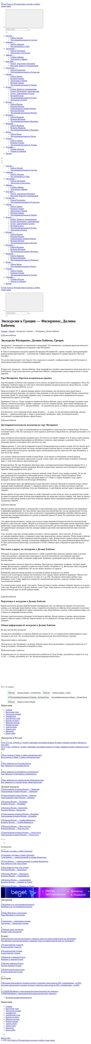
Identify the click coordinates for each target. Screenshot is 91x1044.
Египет (8, 87)
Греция (8, 74)
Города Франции (17, 126)
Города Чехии (16, 134)
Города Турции (16, 141)
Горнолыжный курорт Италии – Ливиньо (18, 798)
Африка (9, 55)
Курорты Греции (17, 79)
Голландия (10, 68)
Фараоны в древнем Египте (12, 959)
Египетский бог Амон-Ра (11, 947)
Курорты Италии (17, 106)
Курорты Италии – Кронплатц (13, 810)
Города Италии (16, 104)
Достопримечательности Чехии (23, 136)
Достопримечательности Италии (23, 113)
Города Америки (17, 44)
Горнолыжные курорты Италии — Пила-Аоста (20, 835)
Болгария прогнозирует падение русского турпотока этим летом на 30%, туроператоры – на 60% (40, 985)
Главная (9, 710)
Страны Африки (17, 57)
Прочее (9, 153)
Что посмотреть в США (20, 46)
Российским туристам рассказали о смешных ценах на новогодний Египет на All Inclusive (37, 941)
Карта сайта (10, 733)
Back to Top (5, 1038)
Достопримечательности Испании (24, 121)
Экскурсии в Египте (18, 100)
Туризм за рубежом (18, 151)
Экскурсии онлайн (13, 714)
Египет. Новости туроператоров (23, 89)
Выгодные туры (12, 712)
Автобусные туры (13, 718)
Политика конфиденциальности (19, 998)
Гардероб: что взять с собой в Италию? (16, 851)
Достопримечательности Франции (24, 130)
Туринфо (9, 147)
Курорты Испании (17, 119)
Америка (9, 42)
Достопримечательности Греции (23, 85)
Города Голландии (17, 70)
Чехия (8, 132)
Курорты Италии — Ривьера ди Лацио (16, 882)
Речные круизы (12, 725)
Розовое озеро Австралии (11, 932)
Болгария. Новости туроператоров (24, 66)
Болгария (9, 61)
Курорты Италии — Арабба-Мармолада (17, 822)
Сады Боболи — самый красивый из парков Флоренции (23, 857)
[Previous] (2, 839)
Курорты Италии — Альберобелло (15, 876)
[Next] (4, 839)
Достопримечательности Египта (23, 98)
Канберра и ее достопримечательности (16, 907)
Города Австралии (17, 51)
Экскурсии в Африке (18, 59)
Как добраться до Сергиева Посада (15, 766)
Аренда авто (11, 729)
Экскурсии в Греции (18, 81)
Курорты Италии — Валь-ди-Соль (15, 829)
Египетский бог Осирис (10, 953)
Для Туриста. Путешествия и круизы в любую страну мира (31, 1040)
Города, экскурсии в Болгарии (22, 64)
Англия (9, 36)
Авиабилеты (11, 716)
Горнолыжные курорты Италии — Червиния (19, 791)
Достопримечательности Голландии (25, 72)
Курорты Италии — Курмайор (13, 804)
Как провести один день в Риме (14, 864)
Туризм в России (17, 149)
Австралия (10, 49)
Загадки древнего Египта (11, 966)
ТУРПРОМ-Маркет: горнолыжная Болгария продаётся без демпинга (28, 994)
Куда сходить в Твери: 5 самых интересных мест (20, 757)
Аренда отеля (11, 727)
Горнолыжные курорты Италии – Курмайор (18, 816)
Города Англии (16, 38)
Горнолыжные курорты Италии (23, 109)
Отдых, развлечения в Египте (22, 94)
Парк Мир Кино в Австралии (13, 915)
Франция (9, 124)
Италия (9, 102)
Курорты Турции (17, 143)
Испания (9, 115)
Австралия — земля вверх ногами (14, 923)
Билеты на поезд (12, 721)
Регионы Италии (17, 111)
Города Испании (17, 117)
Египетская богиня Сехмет (12, 972)
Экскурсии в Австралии (20, 53)
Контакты (10, 731)
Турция (9, 138)
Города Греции (16, 76)
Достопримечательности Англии (23, 40)
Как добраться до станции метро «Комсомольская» (21, 782)
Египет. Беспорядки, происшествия (24, 91)
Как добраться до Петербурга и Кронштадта (18, 774)
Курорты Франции (18, 128)
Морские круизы (12, 723)
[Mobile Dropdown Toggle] (13, 36)
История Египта (17, 96)
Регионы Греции (17, 83)
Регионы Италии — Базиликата (14, 870)
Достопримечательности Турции (23, 145)
